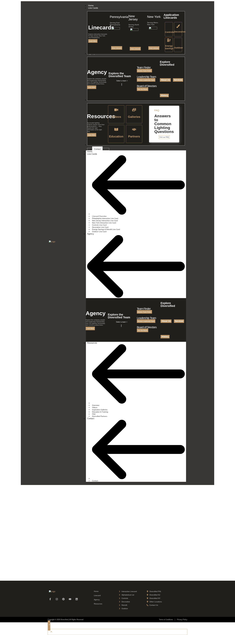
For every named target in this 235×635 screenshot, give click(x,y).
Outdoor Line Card (99, 232)
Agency (90, 234)
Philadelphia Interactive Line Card (105, 218)
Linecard (97, 595)
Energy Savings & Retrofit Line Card (106, 229)
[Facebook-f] (50, 599)
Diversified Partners (99, 416)
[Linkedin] (76, 599)
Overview (95, 405)
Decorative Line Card (100, 227)
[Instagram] (57, 599)
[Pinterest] (63, 599)
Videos (94, 407)
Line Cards (92, 154)
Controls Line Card (99, 225)
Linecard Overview (99, 216)
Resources (92, 343)
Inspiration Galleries (99, 410)
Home (96, 591)
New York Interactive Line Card (104, 223)
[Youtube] (70, 599)
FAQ (93, 414)
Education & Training (100, 412)
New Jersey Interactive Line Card (105, 221)
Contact (90, 418)
